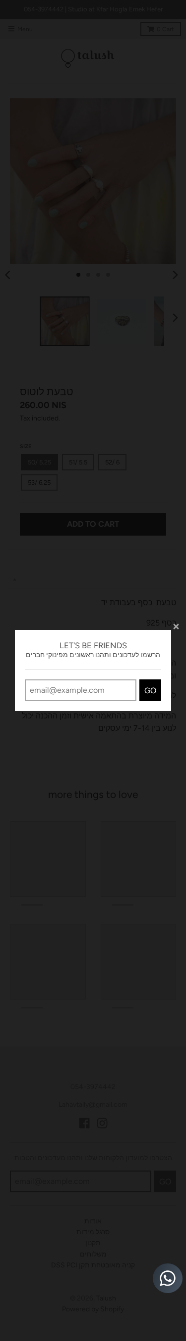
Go (150, 690)
